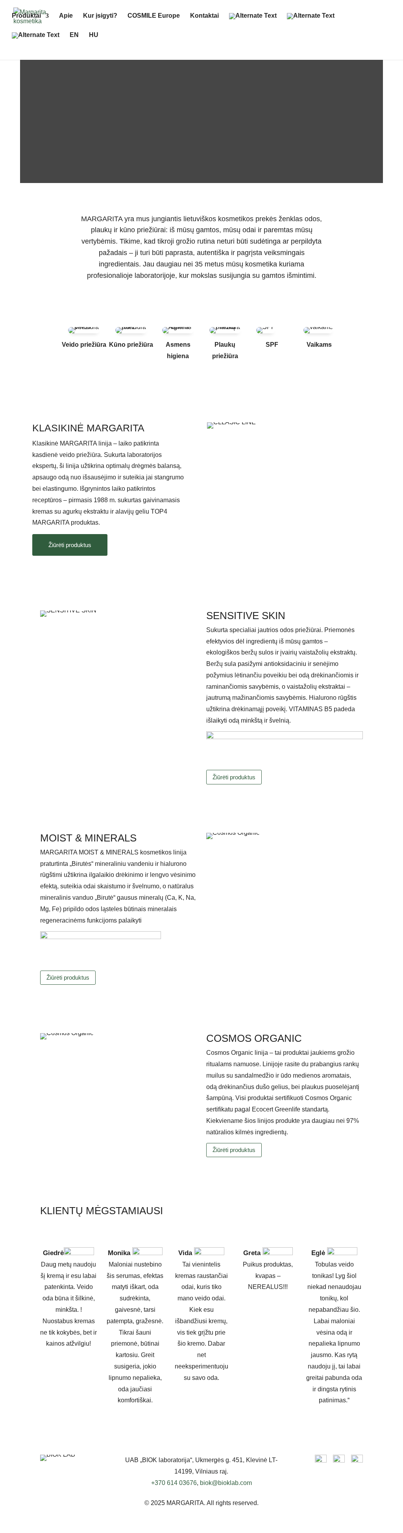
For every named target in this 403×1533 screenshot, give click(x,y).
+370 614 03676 (174, 1482)
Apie (66, 16)
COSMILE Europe (154, 16)
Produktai (26, 16)
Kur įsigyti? (100, 16)
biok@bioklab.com (226, 1482)
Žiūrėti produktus (69, 545)
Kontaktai (204, 16)
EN (74, 35)
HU (93, 35)
